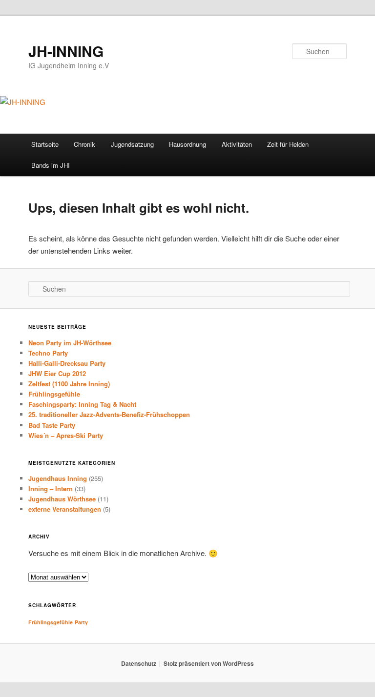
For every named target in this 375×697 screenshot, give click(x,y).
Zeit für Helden (288, 144)
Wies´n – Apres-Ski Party (65, 435)
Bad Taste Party (51, 425)
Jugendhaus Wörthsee (62, 498)
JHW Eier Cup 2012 (57, 373)
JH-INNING (66, 50)
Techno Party (48, 353)
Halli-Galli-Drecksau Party (66, 363)
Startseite (45, 144)
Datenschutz (138, 663)
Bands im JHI (50, 165)
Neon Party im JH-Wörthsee (69, 342)
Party (81, 622)
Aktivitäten (237, 144)
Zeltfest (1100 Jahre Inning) (69, 383)
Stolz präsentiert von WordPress (209, 663)
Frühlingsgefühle (54, 393)
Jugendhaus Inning (57, 478)
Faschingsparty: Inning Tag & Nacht (82, 404)
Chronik (84, 144)
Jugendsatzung (132, 144)
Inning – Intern (50, 488)
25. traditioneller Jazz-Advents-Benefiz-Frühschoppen (109, 414)
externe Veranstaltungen (64, 509)
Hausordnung (187, 144)
